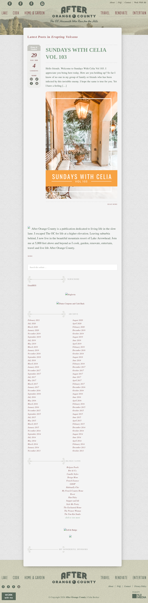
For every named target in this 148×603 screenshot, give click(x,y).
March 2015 (33, 423)
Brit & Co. (72, 470)
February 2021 (34, 320)
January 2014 (33, 447)
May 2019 (32, 343)
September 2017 (34, 373)
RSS (34, 285)
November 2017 (34, 370)
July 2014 (32, 437)
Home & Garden (35, 13)
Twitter (31, 3)
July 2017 (32, 377)
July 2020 (32, 323)
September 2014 (34, 434)
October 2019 (78, 333)
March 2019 (33, 347)
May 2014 (32, 440)
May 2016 (32, 400)
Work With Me (140, 2)
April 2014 (77, 440)
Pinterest (20, 3)
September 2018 (34, 357)
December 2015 (79, 407)
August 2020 (78, 320)
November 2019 (34, 333)
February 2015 (79, 423)
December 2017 (79, 367)
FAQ (120, 2)
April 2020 (77, 323)
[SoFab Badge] (70, 530)
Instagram (42, 3)
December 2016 (79, 387)
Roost (72, 494)
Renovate (121, 13)
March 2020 (33, 326)
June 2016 (77, 397)
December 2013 (79, 447)
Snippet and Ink (72, 500)
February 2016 (79, 403)
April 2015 (77, 420)
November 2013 (34, 450)
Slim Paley (72, 497)
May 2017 (32, 380)
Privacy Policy (140, 586)
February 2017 (79, 383)
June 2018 (77, 360)
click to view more (72, 517)
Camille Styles (72, 474)
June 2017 (77, 377)
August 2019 (78, 336)
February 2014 (79, 444)
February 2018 (79, 363)
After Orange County (74, 14)
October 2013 (78, 450)
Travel (105, 13)
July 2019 (32, 340)
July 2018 (32, 360)
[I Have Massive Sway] (70, 536)
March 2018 (33, 363)
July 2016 (32, 397)
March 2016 (33, 403)
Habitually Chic (72, 487)
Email (30, 285)
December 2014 (79, 427)
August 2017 (78, 373)
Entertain (139, 13)
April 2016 (77, 400)
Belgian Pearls (73, 467)
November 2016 (34, 390)
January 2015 (33, 427)
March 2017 (33, 383)
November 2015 (34, 410)
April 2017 (77, 380)
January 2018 (33, 367)
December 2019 (79, 330)
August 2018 (78, 357)
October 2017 (78, 370)
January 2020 (33, 330)
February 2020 (79, 326)
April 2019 (77, 343)
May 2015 (32, 420)
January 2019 (33, 350)
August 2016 (78, 393)
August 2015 (78, 414)
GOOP (72, 484)
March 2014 (33, 444)
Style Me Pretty (72, 504)
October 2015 (78, 410)
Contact (128, 2)
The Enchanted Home (72, 507)
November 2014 (34, 430)
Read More (112, 204)
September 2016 (34, 393)
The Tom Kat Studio (72, 514)
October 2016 (78, 390)
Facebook (10, 3)
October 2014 (78, 430)
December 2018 (79, 350)
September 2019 (34, 336)
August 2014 (78, 434)
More (30, 256)
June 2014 (77, 437)
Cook (16, 13)
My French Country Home (72, 490)
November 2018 (34, 353)
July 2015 (32, 417)
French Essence (72, 480)
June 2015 (77, 417)
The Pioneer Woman (72, 510)
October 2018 (78, 353)
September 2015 (34, 414)
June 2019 (77, 340)
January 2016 (33, 407)
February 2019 (79, 347)
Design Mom (72, 477)
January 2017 (33, 387)
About (112, 2)
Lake (5, 13)
